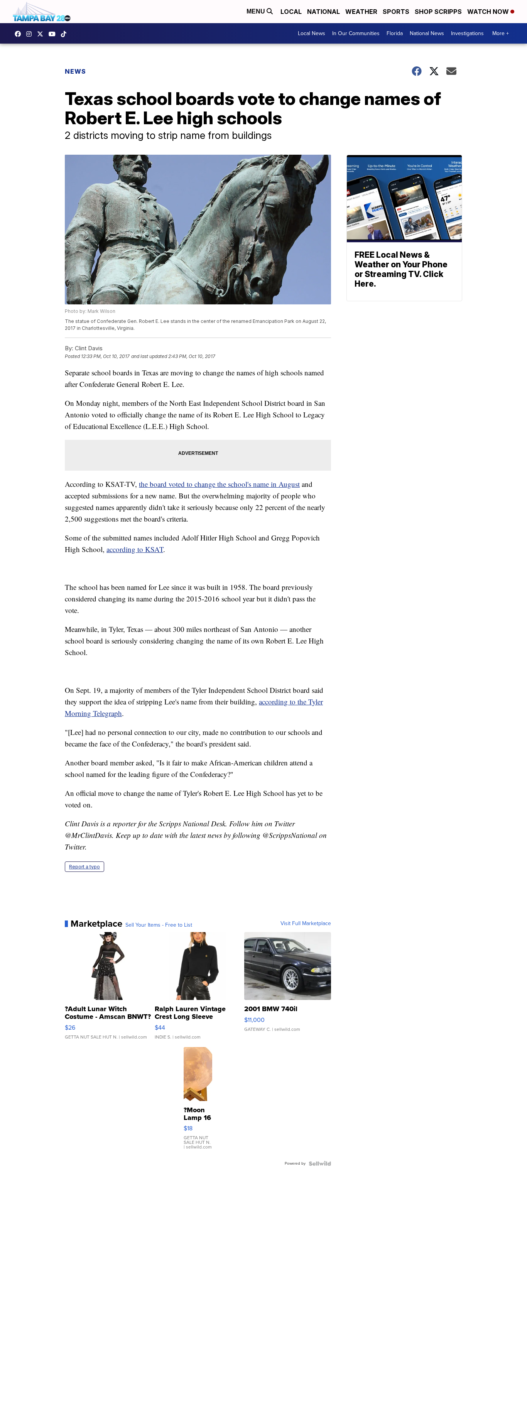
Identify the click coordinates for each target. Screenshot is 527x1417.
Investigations (467, 33)
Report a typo (84, 867)
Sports (396, 11)
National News (427, 33)
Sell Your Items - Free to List (158, 925)
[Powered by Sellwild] (320, 1163)
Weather (361, 11)
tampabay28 (42, 34)
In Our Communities (356, 33)
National (323, 11)
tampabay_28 (30, 34)
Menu (257, 11)
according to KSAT (134, 549)
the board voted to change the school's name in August (219, 484)
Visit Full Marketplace (305, 923)
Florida (395, 33)
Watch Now (488, 11)
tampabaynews (20, 34)
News (75, 71)
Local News (311, 33)
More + (500, 33)
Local (291, 11)
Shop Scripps (438, 11)
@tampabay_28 (65, 34)
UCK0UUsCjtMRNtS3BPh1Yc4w (54, 34)
